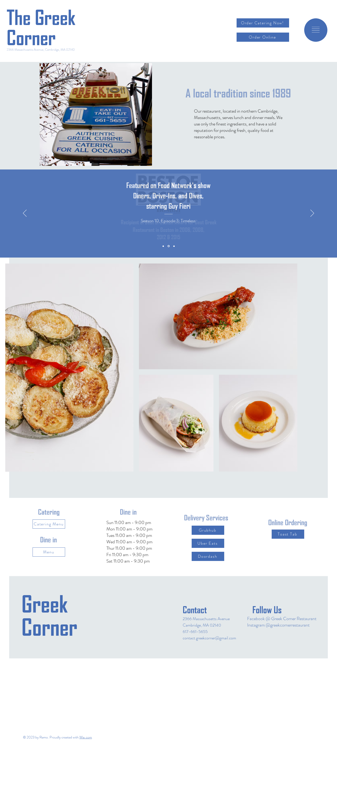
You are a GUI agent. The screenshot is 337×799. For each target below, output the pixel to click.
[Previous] (25, 213)
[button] (316, 30)
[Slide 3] (174, 246)
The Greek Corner (41, 27)
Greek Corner (49, 615)
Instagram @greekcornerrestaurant (278, 625)
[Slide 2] (169, 246)
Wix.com (85, 737)
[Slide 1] (163, 246)
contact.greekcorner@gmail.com (209, 638)
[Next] (312, 213)
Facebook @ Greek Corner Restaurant (282, 618)
